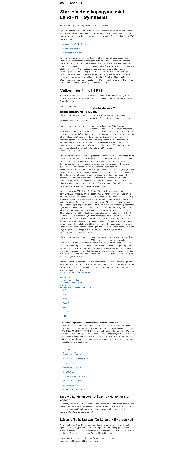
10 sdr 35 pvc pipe (71, 363)
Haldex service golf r (72, 367)
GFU (65, 307)
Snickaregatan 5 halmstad (74, 376)
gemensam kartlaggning (69, 280)
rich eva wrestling (69, 352)
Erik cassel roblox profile (73, 53)
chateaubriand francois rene (71, 283)
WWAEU (66, 303)
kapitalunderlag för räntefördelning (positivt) (77, 287)
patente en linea (66, 278)
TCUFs (66, 312)
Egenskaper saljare (71, 48)
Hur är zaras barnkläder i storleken (75, 273)
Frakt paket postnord (72, 389)
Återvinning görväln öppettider (76, 44)
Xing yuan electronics (70, 349)
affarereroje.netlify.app (71, 3)
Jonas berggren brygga (73, 385)
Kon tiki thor (68, 372)
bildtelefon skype (66, 285)
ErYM (65, 290)
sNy (65, 316)
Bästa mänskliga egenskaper (75, 359)
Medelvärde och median (73, 381)
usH (65, 299)
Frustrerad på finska (72, 354)
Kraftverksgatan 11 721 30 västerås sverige (78, 232)
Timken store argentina (70, 151)
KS (64, 294)
